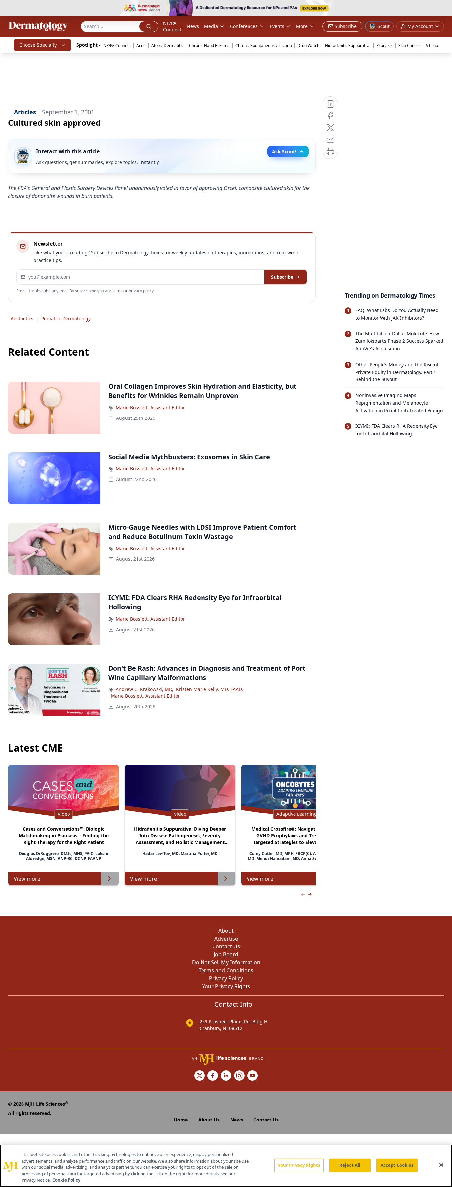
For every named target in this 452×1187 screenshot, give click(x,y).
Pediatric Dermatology (66, 318)
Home (181, 1120)
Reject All (349, 1165)
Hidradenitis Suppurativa (348, 45)
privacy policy (141, 291)
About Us (209, 1120)
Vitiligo (432, 45)
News (193, 26)
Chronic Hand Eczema (209, 45)
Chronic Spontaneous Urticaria (263, 45)
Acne (141, 45)
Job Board (226, 954)
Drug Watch (308, 45)
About (226, 930)
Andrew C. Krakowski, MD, (144, 689)
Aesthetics (22, 318)
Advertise (226, 938)
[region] (226, 1166)
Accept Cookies (397, 1165)
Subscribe (282, 277)
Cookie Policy (66, 1180)
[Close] (441, 1165)
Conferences (244, 26)
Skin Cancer (409, 45)
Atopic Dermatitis (167, 45)
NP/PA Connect (172, 26)
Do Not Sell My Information (226, 962)
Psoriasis (384, 45)
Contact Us (226, 946)
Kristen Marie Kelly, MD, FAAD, (209, 689)
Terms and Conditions (226, 970)
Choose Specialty (38, 45)
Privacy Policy (226, 978)
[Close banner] (443, 8)
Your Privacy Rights (226, 986)
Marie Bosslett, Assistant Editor (150, 407)
